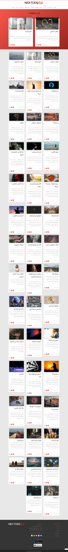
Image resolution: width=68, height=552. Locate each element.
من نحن (58, 526)
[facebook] (41, 536)
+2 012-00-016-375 (36, 526)
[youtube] (36, 536)
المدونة (58, 531)
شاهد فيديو (57, 533)
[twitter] (39, 536)
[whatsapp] (32, 536)
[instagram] (34, 536)
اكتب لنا (58, 528)
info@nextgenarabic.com (34, 530)
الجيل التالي (57, 535)
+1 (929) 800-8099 (32, 528)
